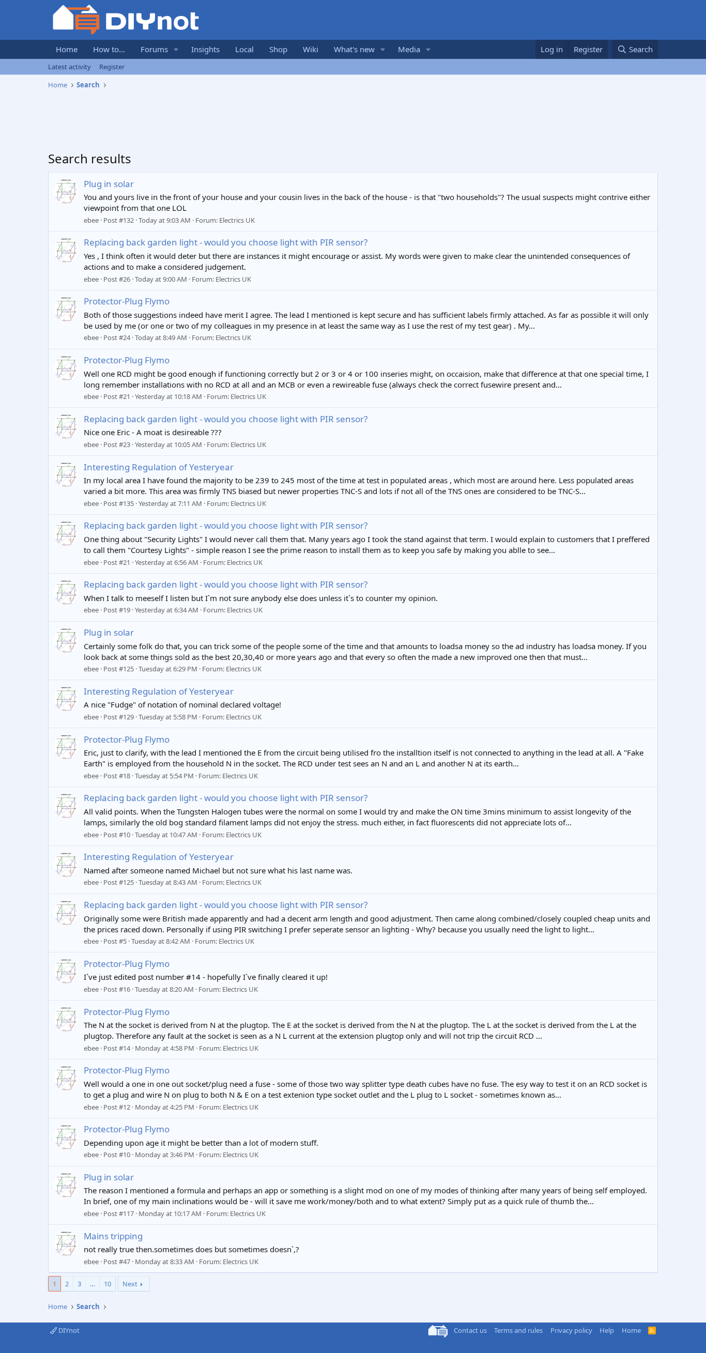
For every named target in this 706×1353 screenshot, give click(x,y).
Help (607, 1330)
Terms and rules (518, 1330)
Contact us (470, 1330)
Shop (278, 49)
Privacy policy (571, 1330)
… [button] (92, 1283)
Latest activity (69, 66)
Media (409, 49)
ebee (91, 220)
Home (67, 49)
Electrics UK (237, 220)
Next (129, 1283)
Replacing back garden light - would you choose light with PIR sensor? (225, 242)
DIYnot (68, 1330)
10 (107, 1283)
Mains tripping (113, 1236)
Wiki (310, 49)
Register (112, 66)
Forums (154, 49)
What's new (354, 49)
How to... (109, 49)
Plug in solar (109, 184)
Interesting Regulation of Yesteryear (159, 467)
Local (244, 49)
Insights (205, 49)
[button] (176, 49)
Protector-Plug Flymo (127, 301)
